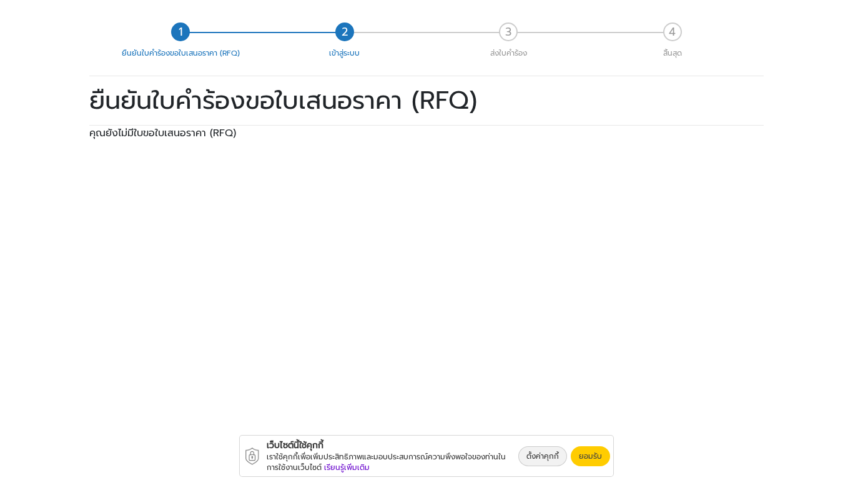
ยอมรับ (590, 456)
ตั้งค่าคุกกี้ (542, 456)
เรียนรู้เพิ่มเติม (347, 467)
